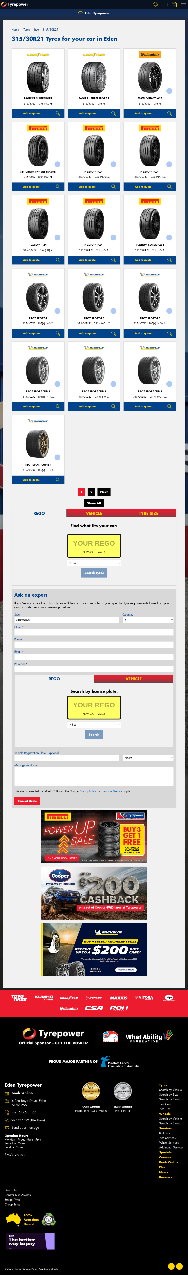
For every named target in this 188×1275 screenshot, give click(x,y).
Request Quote (27, 801)
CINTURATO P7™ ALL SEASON (38, 171)
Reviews (165, 1177)
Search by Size (168, 1095)
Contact (165, 1157)
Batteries (164, 1133)
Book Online (168, 1162)
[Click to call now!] (156, 4)
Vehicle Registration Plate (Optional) (37, 753)
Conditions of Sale (48, 1268)
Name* (19, 627)
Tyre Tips (164, 1109)
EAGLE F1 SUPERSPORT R (94, 98)
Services (165, 1128)
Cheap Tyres (12, 1204)
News (163, 1172)
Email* (18, 652)
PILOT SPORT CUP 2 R (38, 464)
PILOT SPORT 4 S (94, 318)
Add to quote (31, 113)
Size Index (11, 1190)
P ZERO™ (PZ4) (93, 171)
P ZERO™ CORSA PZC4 (150, 244)
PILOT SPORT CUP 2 (38, 391)
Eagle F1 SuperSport (38, 98)
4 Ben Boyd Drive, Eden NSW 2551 (29, 1103)
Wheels (165, 1114)
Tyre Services (167, 1138)
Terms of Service (112, 791)
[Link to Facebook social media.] (171, 1266)
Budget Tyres (12, 1200)
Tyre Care (165, 1104)
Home (15, 30)
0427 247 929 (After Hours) (27, 1120)
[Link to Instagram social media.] (179, 1266)
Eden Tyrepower (97, 13)
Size (17, 615)
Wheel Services (169, 1143)
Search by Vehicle (170, 1090)
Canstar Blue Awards (18, 1195)
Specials (165, 1152)
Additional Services (171, 1147)
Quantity (127, 615)
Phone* (19, 639)
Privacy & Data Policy (26, 1268)
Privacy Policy (87, 791)
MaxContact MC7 (150, 98)
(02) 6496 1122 (24, 1112)
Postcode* (20, 664)
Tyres (163, 1085)
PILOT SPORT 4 (38, 318)
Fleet (163, 1167)
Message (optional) (26, 765)
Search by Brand (169, 1099)
